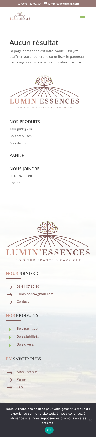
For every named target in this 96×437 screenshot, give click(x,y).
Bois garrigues (21, 128)
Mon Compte (27, 372)
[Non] (90, 420)
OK (49, 430)
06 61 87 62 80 (31, 4)
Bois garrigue (27, 328)
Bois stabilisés (21, 136)
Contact (15, 183)
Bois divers (18, 143)
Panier (22, 379)
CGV (20, 387)
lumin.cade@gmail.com (35, 294)
